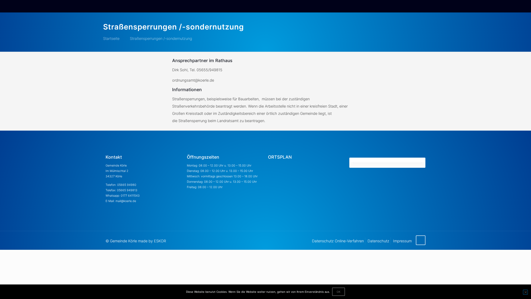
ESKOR (160, 241)
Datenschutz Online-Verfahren (338, 241)
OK (338, 291)
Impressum (402, 241)
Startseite (111, 38)
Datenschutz (378, 241)
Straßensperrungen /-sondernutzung (161, 38)
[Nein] (525, 292)
